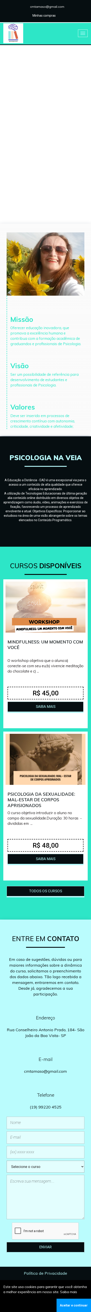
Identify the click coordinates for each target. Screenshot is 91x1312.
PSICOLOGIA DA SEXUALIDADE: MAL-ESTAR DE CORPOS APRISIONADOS (41, 799)
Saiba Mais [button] (45, 706)
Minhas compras (44, 15)
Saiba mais (68, 1292)
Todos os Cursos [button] (45, 891)
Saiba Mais (45, 148)
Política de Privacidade (45, 1273)
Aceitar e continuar (74, 1305)
